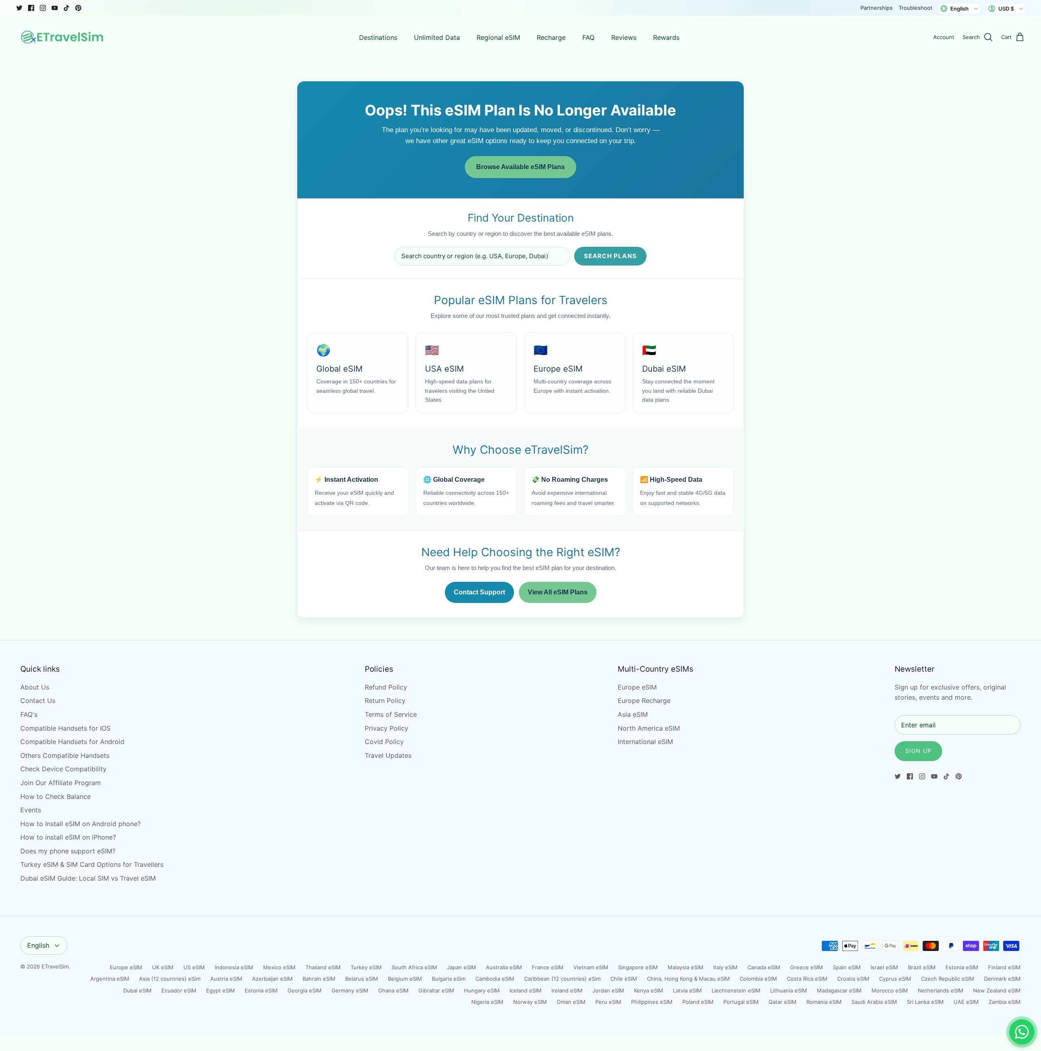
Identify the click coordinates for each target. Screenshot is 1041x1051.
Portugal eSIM (741, 1002)
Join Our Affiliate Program (60, 783)
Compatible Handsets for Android (72, 742)
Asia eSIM (633, 714)
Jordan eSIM (608, 990)
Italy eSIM (725, 967)
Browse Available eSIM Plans (520, 166)
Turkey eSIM (366, 967)
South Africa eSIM (414, 967)
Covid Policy (384, 742)
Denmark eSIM (1002, 978)
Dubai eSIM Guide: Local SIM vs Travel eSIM (88, 878)
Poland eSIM (698, 1002)
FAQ (588, 37)
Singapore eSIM (638, 967)
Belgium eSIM (405, 978)
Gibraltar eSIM (436, 990)
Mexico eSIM (279, 967)
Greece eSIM (806, 967)
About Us (34, 687)
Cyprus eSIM (895, 978)
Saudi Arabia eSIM (874, 1002)
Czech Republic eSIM (947, 978)
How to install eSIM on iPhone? (68, 837)
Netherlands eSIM (940, 990)
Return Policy (385, 700)
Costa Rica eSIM (807, 978)
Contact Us (37, 700)
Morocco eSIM (889, 990)
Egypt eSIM (220, 990)
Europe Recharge (644, 700)
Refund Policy (386, 687)
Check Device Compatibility (63, 769)
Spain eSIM (847, 967)
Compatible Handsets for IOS (65, 728)
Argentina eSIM (109, 978)
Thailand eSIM (323, 967)
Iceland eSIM (526, 990)
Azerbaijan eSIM (272, 978)
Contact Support (479, 592)
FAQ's (28, 714)
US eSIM (194, 967)
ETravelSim (55, 966)
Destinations (378, 37)
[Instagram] (43, 8)
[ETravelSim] (63, 37)
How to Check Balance (55, 796)
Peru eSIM (608, 1002)
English (38, 945)
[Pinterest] (78, 8)
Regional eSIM (498, 37)
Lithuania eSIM (788, 990)
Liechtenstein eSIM (736, 990)
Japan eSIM (461, 967)
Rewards (666, 37)
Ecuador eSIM (178, 990)
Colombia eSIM (758, 978)
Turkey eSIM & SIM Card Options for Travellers (91, 864)
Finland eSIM (1004, 967)
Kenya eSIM (648, 990)
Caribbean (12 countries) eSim (562, 978)
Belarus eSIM (361, 978)
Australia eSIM (504, 967)
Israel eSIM (884, 967)
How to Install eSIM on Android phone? (80, 824)
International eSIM (645, 742)
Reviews (623, 37)
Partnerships (876, 7)
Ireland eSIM (567, 990)
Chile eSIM (623, 978)
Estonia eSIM (961, 967)
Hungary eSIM (482, 990)
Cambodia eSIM (494, 978)
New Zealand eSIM (997, 990)
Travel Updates (388, 755)
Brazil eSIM (922, 967)
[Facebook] (31, 8)
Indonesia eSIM (234, 967)
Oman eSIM (571, 1002)
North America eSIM (649, 728)
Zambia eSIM (1005, 1002)
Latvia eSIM (687, 990)
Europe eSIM (637, 687)
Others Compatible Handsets (64, 755)
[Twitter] (19, 8)
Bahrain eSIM (319, 978)
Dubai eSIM (137, 990)
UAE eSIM (966, 1002)
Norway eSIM (530, 1002)
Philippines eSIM (652, 1002)
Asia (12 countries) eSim (169, 978)
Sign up (918, 750)
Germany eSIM (349, 990)
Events (30, 810)
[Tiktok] (66, 8)
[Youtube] (55, 8)
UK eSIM (163, 967)
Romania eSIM (824, 1002)
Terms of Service (391, 714)
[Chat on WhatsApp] (1021, 1031)
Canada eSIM (763, 967)
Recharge (551, 37)
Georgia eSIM (304, 990)
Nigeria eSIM (487, 1002)
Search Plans (610, 256)
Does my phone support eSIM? (67, 851)
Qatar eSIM (783, 1002)
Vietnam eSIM (590, 967)
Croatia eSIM (853, 978)
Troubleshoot (915, 7)
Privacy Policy (386, 728)
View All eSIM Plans (558, 592)
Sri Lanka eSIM (925, 1002)
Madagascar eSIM (839, 990)
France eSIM (548, 967)
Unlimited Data (437, 37)
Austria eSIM (226, 978)
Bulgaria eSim (449, 978)
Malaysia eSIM (685, 967)
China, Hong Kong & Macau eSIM (688, 978)
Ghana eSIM (393, 990)
